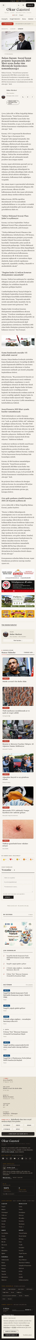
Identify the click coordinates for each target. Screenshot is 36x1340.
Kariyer (4, 1268)
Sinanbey (21, 1221)
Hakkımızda (5, 1260)
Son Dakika (5, 1233)
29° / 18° (5, 1105)
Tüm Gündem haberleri (9, 625)
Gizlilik (21, 1277)
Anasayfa (4, 19)
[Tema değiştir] (19, 5)
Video (18, 1125)
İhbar (29, 1125)
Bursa (24, 19)
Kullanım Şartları (24, 1280)
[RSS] (26, 1158)
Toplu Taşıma (23, 1253)
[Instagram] (10, 1158)
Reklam (4, 1266)
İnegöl (3, 1207)
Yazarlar (4, 1274)
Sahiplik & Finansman (25, 1266)
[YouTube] (14, 1158)
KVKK (20, 1271)
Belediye (4, 1239)
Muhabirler (5, 1277)
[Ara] (23, 5)
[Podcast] (29, 1158)
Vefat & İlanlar (23, 1233)
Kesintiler (21, 1248)
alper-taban (21, 1289)
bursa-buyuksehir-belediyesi (9, 1295)
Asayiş (3, 1236)
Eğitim (3, 1253)
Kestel (3, 1227)
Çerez (20, 1274)
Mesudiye (21, 1218)
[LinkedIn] (22, 1158)
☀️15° (17, 1)
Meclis (3, 1242)
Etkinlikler (5, 1251)
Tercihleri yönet (27, 1335)
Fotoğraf (6, 1125)
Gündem (30, 19)
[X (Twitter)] (6, 1158)
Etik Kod (21, 1268)
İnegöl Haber (5, 1292)
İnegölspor (19, 1292)
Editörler (4, 1280)
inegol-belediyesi (12, 1289)
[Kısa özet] (32, 97)
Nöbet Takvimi (18, 1177)
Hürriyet (21, 1215)
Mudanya (4, 1218)
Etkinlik (7, 1129)
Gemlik (4, 1221)
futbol (3, 1299)
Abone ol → (29, 1309)
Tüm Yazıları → (18, 640)
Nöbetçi (21, 1239)
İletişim (4, 1271)
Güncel (20, 1295)
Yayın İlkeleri (22, 1260)
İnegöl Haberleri (15, 19)
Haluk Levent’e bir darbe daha (12, 1088)
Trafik (20, 1245)
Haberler (27, 1295)
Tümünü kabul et (11, 1335)
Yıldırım (4, 1215)
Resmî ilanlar (22, 1236)
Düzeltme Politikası (24, 1263)
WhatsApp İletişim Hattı (18, 1133)
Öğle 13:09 (23, 1)
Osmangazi (5, 1212)
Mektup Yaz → (7, 1177)
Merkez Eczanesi (8, 1097)
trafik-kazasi (29, 1289)
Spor (3, 1248)
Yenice (21, 1209)
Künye (3, 1263)
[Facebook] (3, 1158)
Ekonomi (4, 1245)
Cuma (20, 1207)
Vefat (18, 1129)
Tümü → (21, 1227)
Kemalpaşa (22, 1212)
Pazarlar (21, 1251)
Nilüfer (4, 1209)
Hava (20, 1242)
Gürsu (3, 1224)
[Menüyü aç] (3, 5)
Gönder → (8, 897)
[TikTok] (18, 1158)
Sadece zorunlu (11, 1331)
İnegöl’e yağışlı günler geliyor (27, 23)
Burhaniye (22, 1224)
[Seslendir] (27, 97)
